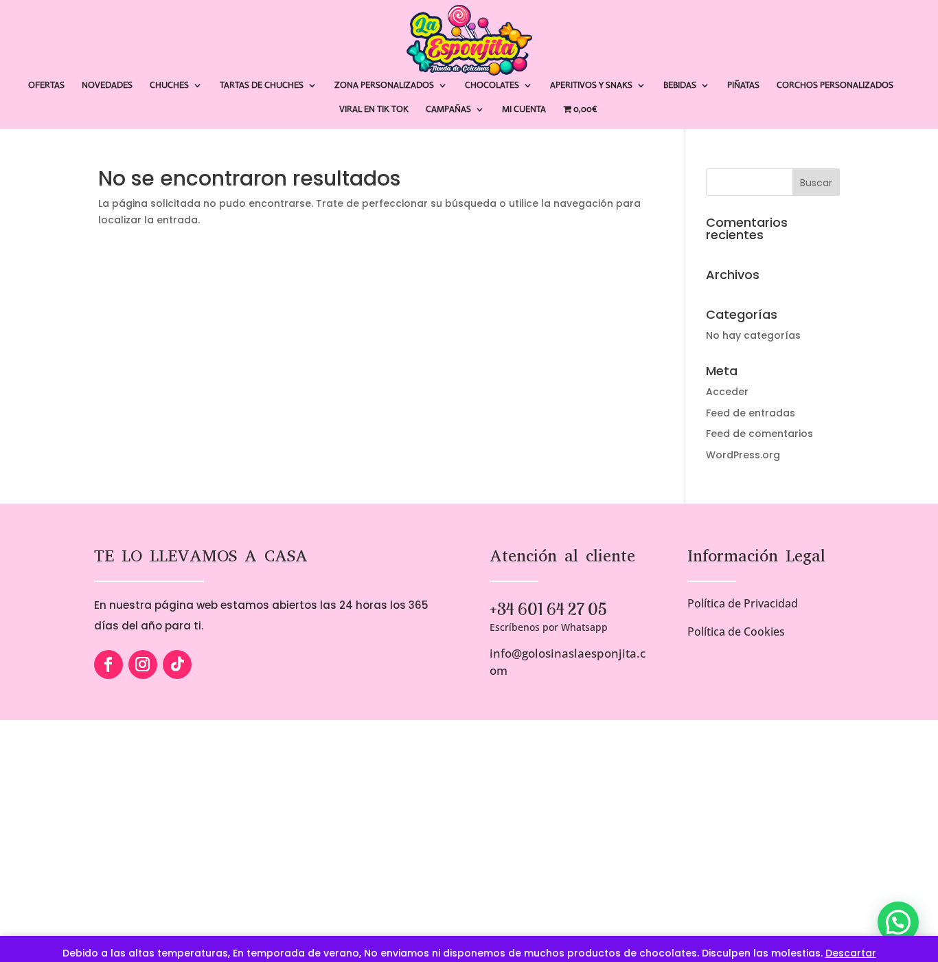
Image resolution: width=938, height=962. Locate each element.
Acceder (727, 392)
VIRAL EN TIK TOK (374, 109)
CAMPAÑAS (448, 109)
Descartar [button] (850, 953)
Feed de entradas (750, 413)
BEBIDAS (679, 85)
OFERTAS (46, 85)
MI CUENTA (524, 109)
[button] (898, 922)
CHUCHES (169, 85)
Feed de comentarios (759, 433)
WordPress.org (743, 455)
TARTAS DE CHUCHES (262, 85)
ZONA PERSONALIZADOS (384, 85)
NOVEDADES (107, 85)
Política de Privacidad (742, 603)
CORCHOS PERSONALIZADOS (835, 85)
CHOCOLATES (492, 85)
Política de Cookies (736, 631)
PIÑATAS (743, 85)
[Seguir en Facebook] (108, 664)
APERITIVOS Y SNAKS (591, 85)
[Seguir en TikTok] (177, 664)
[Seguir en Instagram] (142, 664)
